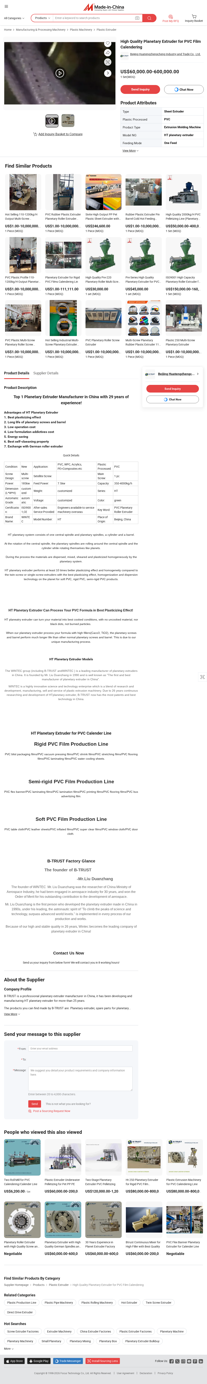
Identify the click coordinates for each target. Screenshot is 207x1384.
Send (35, 1104)
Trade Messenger (68, 1361)
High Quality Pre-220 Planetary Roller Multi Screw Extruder (103, 279)
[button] (6, 6)
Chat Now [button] (186, 89)
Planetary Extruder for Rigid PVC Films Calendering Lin (62, 279)
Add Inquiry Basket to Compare (60, 134)
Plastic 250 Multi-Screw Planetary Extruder (180, 342)
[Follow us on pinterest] (195, 1361)
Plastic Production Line (21, 1302)
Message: (20, 1070)
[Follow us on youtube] (189, 1361)
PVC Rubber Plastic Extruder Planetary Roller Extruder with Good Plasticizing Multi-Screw (63, 216)
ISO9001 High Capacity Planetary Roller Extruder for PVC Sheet (183, 279)
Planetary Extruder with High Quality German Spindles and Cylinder (63, 1246)
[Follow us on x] (177, 1361)
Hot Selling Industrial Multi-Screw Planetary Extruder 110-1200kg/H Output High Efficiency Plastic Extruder (62, 342)
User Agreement (125, 1373)
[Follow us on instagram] (183, 1361)
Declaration (146, 1373)
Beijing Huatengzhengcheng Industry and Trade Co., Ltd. (165, 54)
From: (22, 1049)
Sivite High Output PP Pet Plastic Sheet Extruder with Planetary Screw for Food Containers (102, 216)
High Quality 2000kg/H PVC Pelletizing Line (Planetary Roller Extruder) (183, 216)
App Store (14, 1361)
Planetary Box (108, 1341)
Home (8, 30)
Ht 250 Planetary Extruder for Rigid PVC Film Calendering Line (142, 1184)
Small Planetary (51, 1341)
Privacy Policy (165, 1373)
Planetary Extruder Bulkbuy (142, 1341)
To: (24, 1059)
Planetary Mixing (80, 1341)
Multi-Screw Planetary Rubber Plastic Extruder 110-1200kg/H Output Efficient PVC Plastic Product (143, 342)
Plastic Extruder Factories (135, 1331)
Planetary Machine (172, 1331)
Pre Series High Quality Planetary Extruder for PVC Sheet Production (142, 279)
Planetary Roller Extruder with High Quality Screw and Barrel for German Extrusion (21, 1246)
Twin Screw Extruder (158, 1302)
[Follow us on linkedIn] (201, 1361)
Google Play (39, 1361)
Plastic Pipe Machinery (59, 1302)
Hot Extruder (129, 1302)
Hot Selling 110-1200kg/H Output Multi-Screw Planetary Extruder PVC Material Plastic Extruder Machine (21, 216)
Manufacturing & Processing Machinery (40, 30)
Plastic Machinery (81, 30)
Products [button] (41, 18)
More (7, 1348)
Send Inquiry (140, 89)
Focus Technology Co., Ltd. (75, 1373)
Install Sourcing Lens (105, 1361)
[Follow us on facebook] (171, 1361)
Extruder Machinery (59, 1331)
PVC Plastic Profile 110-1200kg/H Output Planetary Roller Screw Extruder (22, 279)
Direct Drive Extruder (20, 1312)
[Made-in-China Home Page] (103, 7)
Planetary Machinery (20, 1341)
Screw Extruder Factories (23, 1331)
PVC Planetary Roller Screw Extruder (103, 342)
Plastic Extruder (106, 30)
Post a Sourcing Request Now (49, 1111)
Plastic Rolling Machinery (97, 1302)
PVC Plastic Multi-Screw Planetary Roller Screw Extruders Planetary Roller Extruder (21, 342)
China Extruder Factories (95, 1331)
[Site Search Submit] (149, 18)
